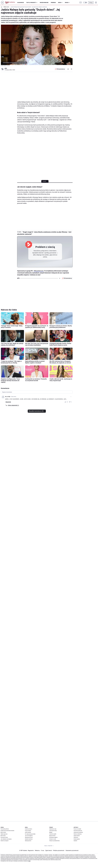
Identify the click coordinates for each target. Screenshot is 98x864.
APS (6, 68)
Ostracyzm (76, 837)
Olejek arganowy (4, 834)
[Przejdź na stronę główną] (2, 3)
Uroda (66, 2)
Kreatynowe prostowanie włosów (7, 830)
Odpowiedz (8, 402)
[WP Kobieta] (11, 2)
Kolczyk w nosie (52, 839)
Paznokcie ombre (4, 837)
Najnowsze (20, 2)
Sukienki (75, 840)
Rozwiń (44, 181)
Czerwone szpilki (52, 834)
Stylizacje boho (28, 840)
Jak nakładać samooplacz (6, 839)
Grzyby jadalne (77, 839)
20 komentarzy (61, 69)
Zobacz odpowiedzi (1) (13, 405)
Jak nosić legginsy (29, 835)
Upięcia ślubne (77, 835)
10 (67, 402)
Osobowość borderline (78, 832)
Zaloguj (91, 2)
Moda (59, 2)
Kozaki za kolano (28, 828)
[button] (85, 2)
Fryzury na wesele (77, 828)
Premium (53, 2)
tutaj (29, 860)
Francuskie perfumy (5, 828)
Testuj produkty (31, 2)
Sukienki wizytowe (28, 839)
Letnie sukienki (28, 832)
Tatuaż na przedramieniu (54, 840)
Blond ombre (3, 832)
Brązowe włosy (52, 835)
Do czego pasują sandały (30, 834)
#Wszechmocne (44, 2)
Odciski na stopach (4, 840)
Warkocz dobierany (78, 834)
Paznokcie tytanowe (78, 830)
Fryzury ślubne (28, 830)
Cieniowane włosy (53, 830)
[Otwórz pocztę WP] (80, 2)
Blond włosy (3, 835)
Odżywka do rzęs (52, 828)
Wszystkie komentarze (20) (36, 411)
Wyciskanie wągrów (53, 837)
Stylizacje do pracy (29, 837)
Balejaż (50, 832)
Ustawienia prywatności (71, 850)
